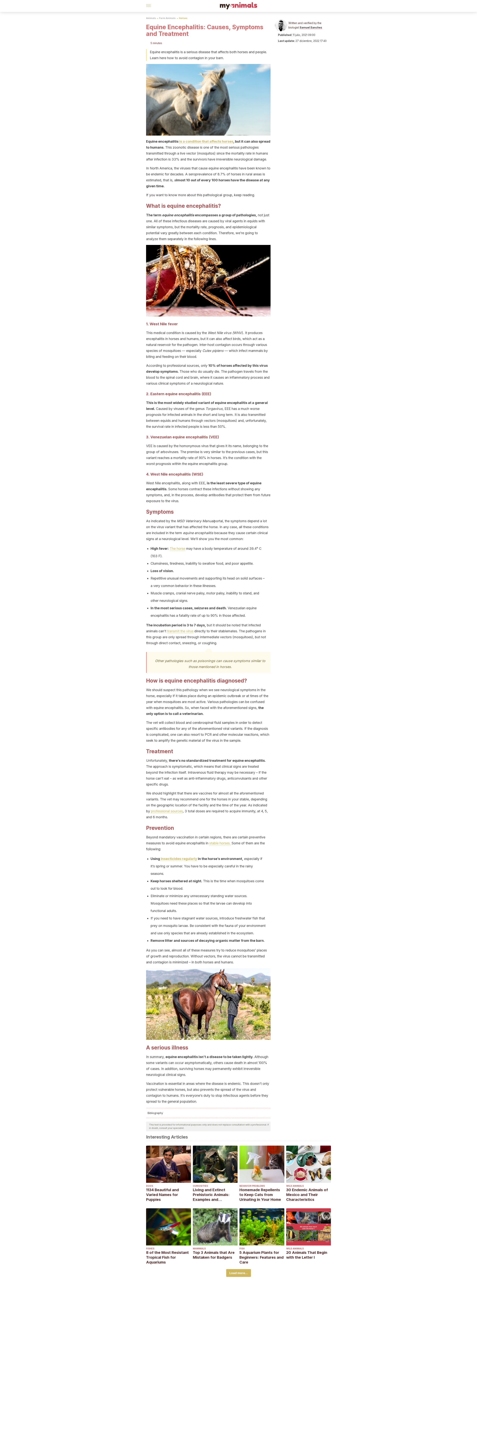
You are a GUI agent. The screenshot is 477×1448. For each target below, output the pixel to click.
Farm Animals (167, 18)
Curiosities (200, 1185)
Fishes (150, 1248)
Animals (151, 18)
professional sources (167, 811)
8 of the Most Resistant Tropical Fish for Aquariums (167, 1257)
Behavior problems (252, 1185)
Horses (183, 18)
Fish (242, 1248)
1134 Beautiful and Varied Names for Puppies (162, 1195)
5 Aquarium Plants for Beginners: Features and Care (261, 1257)
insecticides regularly (178, 859)
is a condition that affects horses (206, 141)
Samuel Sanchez (311, 27)
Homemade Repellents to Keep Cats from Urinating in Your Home (260, 1195)
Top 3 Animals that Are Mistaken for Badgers (214, 1255)
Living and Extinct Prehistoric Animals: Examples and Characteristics (211, 1195)
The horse (177, 548)
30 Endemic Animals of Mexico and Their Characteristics (307, 1195)
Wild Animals (295, 1185)
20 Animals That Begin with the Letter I (306, 1255)
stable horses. (220, 843)
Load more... (238, 1273)
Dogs (149, 1185)
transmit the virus (180, 631)
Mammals (199, 1248)
